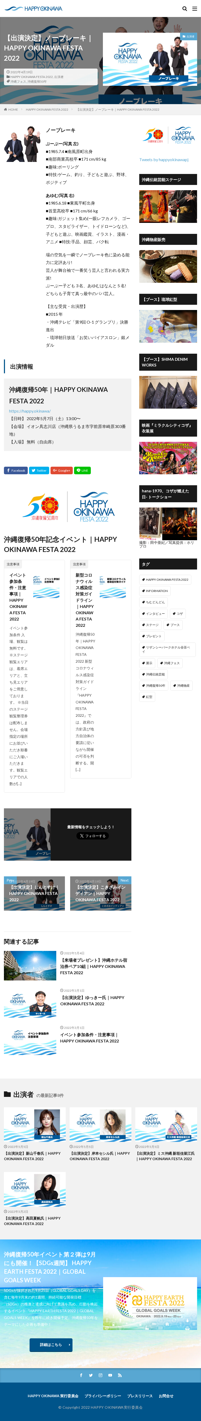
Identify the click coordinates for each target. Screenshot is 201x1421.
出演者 (59, 77)
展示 (149, 663)
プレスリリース (140, 1396)
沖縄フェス (18, 81)
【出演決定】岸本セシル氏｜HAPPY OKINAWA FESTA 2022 (100, 1156)
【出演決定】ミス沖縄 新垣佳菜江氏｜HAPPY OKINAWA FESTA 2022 (165, 1156)
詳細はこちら (51, 1344)
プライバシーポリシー (103, 1396)
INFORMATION (157, 591)
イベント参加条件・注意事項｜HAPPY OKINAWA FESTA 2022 (18, 596)
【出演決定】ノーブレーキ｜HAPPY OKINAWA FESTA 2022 (117, 109)
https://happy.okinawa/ (30, 410)
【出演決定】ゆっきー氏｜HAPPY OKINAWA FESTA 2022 (92, 1000)
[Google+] (62, 470)
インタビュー (155, 614)
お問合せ (166, 1396)
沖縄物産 (183, 685)
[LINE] (82, 470)
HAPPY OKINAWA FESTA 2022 (31, 77)
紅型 (149, 697)
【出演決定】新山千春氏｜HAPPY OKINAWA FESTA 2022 (32, 1156)
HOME (13, 109)
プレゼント (154, 636)
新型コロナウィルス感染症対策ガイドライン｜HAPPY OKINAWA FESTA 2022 (85, 600)
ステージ (152, 625)
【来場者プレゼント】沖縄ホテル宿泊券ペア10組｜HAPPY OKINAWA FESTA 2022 (93, 966)
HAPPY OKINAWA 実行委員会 (53, 1396)
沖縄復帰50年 (37, 81)
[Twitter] (39, 470)
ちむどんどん (155, 602)
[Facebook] (16, 470)
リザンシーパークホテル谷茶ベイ (166, 649)
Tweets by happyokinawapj (163, 159)
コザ (180, 614)
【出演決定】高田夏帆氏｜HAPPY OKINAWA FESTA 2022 (32, 1221)
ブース (175, 625)
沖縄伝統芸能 (155, 674)
